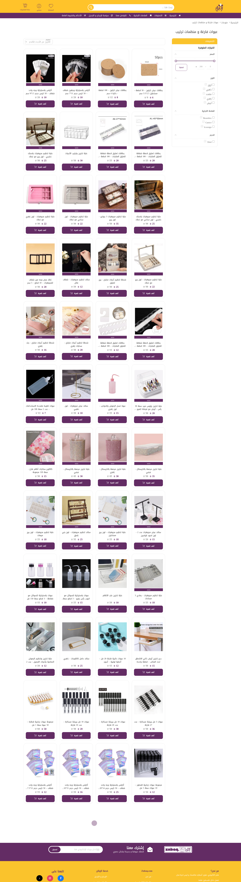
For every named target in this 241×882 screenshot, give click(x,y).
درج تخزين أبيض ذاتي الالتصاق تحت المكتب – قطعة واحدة (148, 660)
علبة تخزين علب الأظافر (112, 595)
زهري (208, 99)
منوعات (224, 23)
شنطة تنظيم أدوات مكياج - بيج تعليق (112, 281)
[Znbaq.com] (219, 7)
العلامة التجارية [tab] (208, 111)
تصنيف (47, 39)
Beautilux (206, 118)
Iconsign (207, 127)
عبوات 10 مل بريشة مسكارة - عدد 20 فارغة (112, 723)
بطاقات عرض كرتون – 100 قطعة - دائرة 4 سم (112, 91)
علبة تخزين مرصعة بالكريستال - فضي (148, 470)
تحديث (181, 67)
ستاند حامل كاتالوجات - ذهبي (76, 659)
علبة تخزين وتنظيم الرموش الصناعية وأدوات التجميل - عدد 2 (40, 660)
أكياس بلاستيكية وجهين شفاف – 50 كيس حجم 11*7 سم (76, 91)
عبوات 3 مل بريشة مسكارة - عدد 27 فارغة (148, 723)
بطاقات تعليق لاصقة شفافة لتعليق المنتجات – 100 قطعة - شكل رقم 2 (148, 346)
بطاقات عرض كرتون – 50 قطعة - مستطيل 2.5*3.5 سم (148, 92)
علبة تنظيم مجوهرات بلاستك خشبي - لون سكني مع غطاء (148, 218)
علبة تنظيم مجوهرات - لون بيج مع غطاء (148, 281)
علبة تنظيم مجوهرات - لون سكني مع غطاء (76, 218)
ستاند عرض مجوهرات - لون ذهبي (76, 407)
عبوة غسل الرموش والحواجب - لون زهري (112, 407)
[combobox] (131, 7)
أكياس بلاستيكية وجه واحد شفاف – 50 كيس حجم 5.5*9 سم (40, 91)
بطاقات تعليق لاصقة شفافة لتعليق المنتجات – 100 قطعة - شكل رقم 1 (112, 346)
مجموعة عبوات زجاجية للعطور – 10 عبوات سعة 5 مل (148, 786)
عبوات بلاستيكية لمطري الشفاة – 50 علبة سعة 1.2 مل (148, 849)
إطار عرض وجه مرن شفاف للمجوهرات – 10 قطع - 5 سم (40, 281)
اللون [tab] (212, 78)
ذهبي (208, 90)
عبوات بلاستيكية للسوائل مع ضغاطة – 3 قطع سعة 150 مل (40, 597)
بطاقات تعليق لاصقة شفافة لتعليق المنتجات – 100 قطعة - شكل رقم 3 (112, 157)
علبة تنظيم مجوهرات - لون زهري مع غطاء (40, 218)
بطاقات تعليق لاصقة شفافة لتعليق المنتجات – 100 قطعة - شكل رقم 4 (148, 157)
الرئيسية (234, 23)
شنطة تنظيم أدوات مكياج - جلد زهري (40, 344)
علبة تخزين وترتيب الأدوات (76, 153)
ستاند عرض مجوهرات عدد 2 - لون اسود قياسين (148, 533)
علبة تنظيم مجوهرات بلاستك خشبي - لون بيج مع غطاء (40, 155)
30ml (208, 142)
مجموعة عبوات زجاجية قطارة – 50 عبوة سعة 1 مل (40, 723)
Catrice (207, 123)
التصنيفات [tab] (210, 41)
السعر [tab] (212, 54)
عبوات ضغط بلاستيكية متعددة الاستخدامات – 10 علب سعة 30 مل (76, 851)
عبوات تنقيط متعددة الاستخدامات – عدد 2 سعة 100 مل (40, 407)
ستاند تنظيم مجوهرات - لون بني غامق (76, 533)
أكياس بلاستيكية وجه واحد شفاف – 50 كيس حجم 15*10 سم (76, 788)
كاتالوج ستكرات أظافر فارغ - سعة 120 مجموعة (40, 470)
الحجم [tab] (212, 135)
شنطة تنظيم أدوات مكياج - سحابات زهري (76, 344)
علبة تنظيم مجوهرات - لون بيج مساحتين (112, 533)
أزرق (208, 85)
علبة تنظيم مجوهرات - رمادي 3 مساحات (148, 597)
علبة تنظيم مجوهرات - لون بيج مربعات (40, 533)
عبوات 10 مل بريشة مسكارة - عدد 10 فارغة (76, 723)
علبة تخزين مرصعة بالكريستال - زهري (112, 470)
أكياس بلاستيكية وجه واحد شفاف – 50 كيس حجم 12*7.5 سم (40, 788)
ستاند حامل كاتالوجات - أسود (40, 848)
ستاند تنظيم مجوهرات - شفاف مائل (76, 281)
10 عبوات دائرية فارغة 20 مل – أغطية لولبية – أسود (112, 660)
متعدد (207, 94)
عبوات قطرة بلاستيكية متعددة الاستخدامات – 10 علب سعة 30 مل (112, 851)
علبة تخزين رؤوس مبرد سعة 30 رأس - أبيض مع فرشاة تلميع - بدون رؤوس (148, 409)
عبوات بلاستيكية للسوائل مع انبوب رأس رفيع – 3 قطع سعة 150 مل (76, 599)
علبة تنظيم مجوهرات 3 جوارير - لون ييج (112, 218)
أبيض (208, 103)
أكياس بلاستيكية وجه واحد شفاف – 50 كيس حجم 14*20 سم (112, 788)
